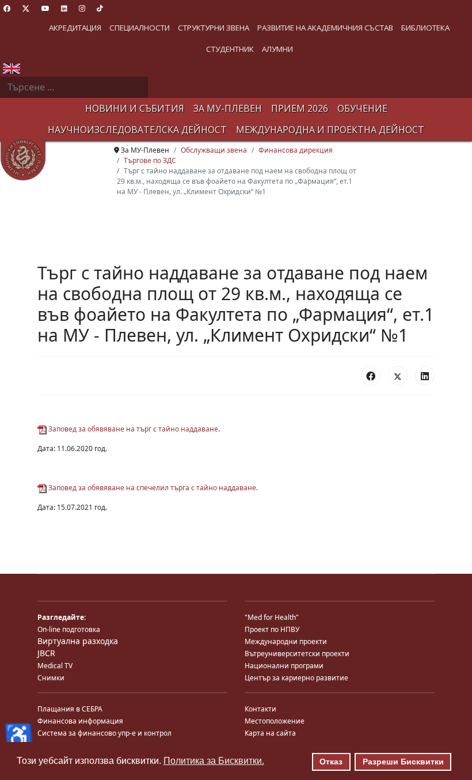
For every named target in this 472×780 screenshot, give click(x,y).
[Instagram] (82, 8)
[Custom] (100, 8)
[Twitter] (26, 8)
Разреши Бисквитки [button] (403, 761)
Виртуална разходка (77, 640)
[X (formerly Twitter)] (398, 375)
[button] (75, 28)
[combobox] (74, 88)
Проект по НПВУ (272, 629)
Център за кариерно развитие (296, 678)
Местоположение (274, 721)
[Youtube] (45, 8)
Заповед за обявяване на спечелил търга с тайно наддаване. (152, 488)
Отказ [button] (330, 761)
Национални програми (284, 666)
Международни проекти (286, 641)
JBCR (46, 653)
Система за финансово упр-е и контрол (104, 733)
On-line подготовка (68, 629)
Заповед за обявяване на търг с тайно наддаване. (133, 429)
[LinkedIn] (425, 375)
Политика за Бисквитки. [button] (213, 761)
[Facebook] (6, 8)
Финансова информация (80, 721)
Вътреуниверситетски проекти (297, 653)
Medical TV (55, 666)
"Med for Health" (272, 617)
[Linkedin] (64, 8)
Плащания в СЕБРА (69, 709)
